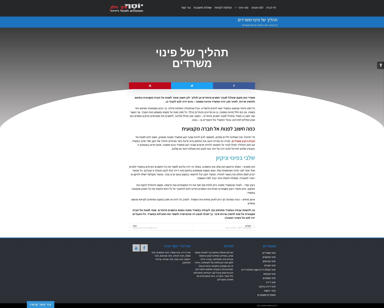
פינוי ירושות (270, 291)
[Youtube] (136, 248)
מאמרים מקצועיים (266, 295)
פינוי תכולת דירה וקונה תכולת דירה (258, 269)
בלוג (266, 25)
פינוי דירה (271, 282)
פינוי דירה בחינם (267, 286)
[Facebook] (144, 248)
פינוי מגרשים (269, 261)
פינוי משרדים (269, 253)
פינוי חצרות (270, 265)
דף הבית (274, 25)
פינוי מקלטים (269, 278)
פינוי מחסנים (269, 257)
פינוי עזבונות (269, 274)
